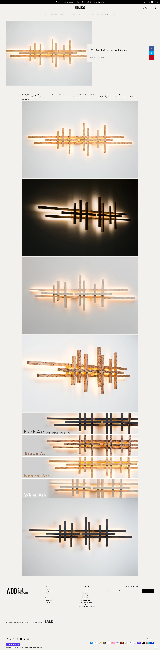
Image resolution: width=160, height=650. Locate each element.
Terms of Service (86, 602)
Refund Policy (86, 598)
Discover (48, 596)
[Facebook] (7, 639)
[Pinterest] (147, 2)
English (149, 639)
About (49, 594)
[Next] (116, 2)
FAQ (48, 602)
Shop (48, 590)
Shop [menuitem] (46, 14)
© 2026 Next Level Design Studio (17, 647)
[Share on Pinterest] (151, 57)
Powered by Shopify (35, 647)
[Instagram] (144, 2)
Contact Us (48, 598)
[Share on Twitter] (151, 53)
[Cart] (155, 8)
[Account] (146, 8)
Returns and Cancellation (86, 606)
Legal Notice (86, 604)
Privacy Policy (86, 596)
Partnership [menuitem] (105, 14)
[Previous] (44, 2)
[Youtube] (152, 2)
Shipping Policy (86, 600)
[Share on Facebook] (151, 48)
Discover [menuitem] (82, 14)
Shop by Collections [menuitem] (59, 14)
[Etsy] (157, 2)
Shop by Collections (48, 592)
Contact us (86, 594)
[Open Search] (143, 8)
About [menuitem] (73, 14)
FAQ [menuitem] (113, 14)
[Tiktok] (154, 2)
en (149, 8)
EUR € (152, 8)
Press (86, 592)
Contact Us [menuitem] (94, 14)
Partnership (48, 600)
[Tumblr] (149, 2)
